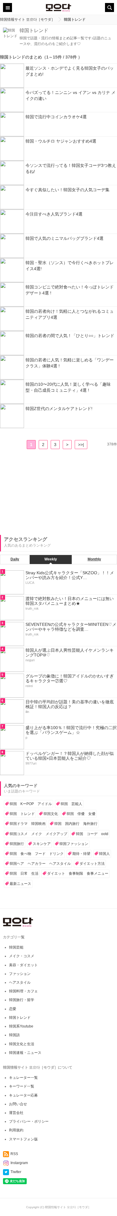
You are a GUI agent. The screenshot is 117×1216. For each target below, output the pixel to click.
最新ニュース (20, 884)
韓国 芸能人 (71, 804)
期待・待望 (81, 854)
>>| (81, 444)
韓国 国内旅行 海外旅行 (76, 824)
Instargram (19, 1163)
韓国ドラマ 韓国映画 (28, 824)
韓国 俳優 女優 (81, 814)
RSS (14, 1154)
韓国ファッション (73, 844)
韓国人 (104, 854)
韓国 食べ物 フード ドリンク (37, 854)
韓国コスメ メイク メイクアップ (38, 834)
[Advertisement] (45, 492)
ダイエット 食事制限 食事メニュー (77, 873)
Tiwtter (15, 1172)
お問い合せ (18, 1104)
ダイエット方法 (92, 863)
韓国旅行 (17, 844)
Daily (14, 559)
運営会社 (16, 1113)
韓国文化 (51, 814)
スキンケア (42, 844)
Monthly (94, 559)
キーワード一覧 (21, 1086)
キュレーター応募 (23, 1095)
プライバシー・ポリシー (29, 1121)
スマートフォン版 (23, 1139)
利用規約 (16, 1130)
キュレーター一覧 (23, 1078)
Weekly (50, 559)
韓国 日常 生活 (24, 873)
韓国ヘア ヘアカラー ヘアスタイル (40, 863)
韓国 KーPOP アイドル (31, 804)
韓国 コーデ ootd (92, 834)
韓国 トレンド (22, 814)
